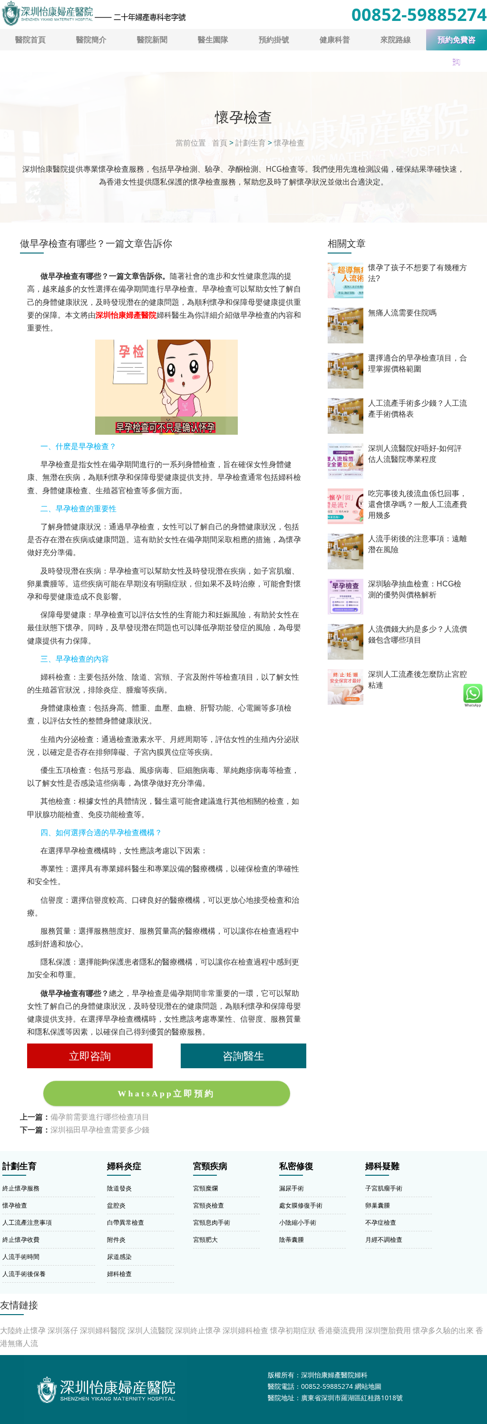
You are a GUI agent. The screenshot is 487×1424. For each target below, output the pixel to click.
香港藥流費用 (340, 1330)
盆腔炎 (116, 1205)
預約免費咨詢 (457, 43)
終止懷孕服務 (20, 1188)
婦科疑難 (382, 1166)
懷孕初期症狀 (293, 1330)
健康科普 (335, 39)
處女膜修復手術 (300, 1205)
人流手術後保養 (24, 1273)
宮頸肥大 (205, 1239)
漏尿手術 (291, 1188)
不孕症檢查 (380, 1222)
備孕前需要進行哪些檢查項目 (99, 1117)
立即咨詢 (90, 1055)
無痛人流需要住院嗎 (402, 313)
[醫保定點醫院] (93, 13)
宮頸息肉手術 (211, 1222)
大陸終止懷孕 (23, 1330)
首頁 (219, 142)
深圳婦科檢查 (245, 1330)
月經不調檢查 (383, 1239)
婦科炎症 (124, 1166)
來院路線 (395, 39)
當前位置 (190, 142)
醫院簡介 (91, 39)
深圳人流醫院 (150, 1330)
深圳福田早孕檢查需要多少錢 (99, 1129)
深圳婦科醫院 (103, 1330)
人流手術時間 (20, 1256)
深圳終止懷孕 (198, 1330)
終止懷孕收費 (20, 1239)
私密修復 (296, 1166)
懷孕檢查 (289, 142)
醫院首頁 (30, 39)
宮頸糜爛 (205, 1188)
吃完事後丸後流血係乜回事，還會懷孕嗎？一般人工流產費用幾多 (417, 504)
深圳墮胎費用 (388, 1330)
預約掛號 (274, 39)
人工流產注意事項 (27, 1222)
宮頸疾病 (210, 1166)
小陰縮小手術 (297, 1222)
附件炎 (116, 1239)
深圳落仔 (63, 1330)
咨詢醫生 (243, 1055)
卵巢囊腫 (377, 1205)
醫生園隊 (213, 39)
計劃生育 (250, 142)
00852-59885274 (419, 14)
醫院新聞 (152, 39)
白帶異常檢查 (125, 1222)
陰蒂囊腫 (291, 1239)
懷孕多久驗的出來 (443, 1330)
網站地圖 (368, 1386)
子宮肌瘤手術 (383, 1188)
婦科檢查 (119, 1273)
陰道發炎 (119, 1188)
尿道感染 (119, 1256)
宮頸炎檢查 (208, 1205)
